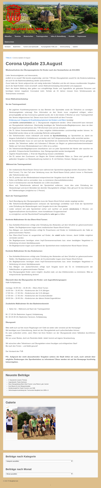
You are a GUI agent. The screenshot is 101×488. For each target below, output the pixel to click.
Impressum (81, 36)
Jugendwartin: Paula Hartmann (17, 382)
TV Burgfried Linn (12, 481)
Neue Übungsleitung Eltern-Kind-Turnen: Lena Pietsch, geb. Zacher (28, 384)
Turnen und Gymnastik (30, 47)
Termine (18, 36)
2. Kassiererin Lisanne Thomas (17, 380)
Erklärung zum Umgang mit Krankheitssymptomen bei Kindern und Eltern (37, 120)
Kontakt (72, 36)
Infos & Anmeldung (58, 36)
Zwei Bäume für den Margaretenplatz (19, 386)
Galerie (75, 47)
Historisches (28, 36)
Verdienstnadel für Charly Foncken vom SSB (21, 388)
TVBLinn (8, 58)
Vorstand (7, 47)
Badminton (16, 47)
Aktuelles (8, 36)
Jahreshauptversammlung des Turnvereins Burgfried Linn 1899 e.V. (28, 390)
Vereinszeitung (65, 47)
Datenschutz (9, 42)
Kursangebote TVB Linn (49, 47)
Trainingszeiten (42, 36)
